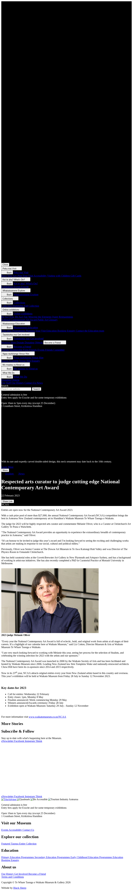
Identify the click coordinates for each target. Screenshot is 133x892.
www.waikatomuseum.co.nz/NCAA (47, 716)
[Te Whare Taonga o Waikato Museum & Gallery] (66, 130)
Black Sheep (19, 887)
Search (4, 385)
